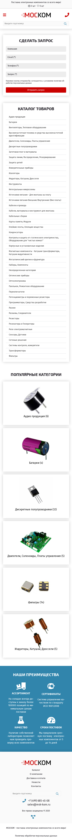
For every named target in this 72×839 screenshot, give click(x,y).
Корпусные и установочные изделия (26, 246)
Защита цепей (15, 162)
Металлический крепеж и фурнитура (27, 259)
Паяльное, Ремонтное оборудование (26, 286)
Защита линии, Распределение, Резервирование (32, 157)
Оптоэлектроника (17, 281)
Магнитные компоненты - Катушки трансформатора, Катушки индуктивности (34, 252)
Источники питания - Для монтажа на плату (30, 195)
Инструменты (15, 184)
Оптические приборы (19, 275)
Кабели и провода (17, 205)
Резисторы (14, 318)
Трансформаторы (17, 351)
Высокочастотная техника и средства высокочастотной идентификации (36, 134)
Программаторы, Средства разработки (27, 302)
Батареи (13, 122)
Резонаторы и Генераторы (21, 324)
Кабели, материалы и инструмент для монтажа (31, 211)
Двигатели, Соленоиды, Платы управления (29, 141)
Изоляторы (14, 173)
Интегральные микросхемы (22, 189)
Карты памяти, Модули (20, 222)
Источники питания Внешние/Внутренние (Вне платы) (35, 200)
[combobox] (36, 23)
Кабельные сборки (18, 216)
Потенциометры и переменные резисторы (29, 297)
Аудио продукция (17, 117)
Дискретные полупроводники (23, 146)
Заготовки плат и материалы (23, 152)
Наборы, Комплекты (18, 265)
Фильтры (13, 356)
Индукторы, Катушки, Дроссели (24, 178)
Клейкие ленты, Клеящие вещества (26, 227)
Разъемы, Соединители (20, 313)
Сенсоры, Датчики (17, 335)
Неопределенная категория (22, 270)
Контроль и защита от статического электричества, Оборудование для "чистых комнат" (34, 239)
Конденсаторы (16, 232)
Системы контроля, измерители (24, 345)
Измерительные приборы (21, 168)
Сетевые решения (17, 340)
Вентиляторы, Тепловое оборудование (27, 127)
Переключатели (16, 292)
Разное (12, 308)
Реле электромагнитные (20, 329)
